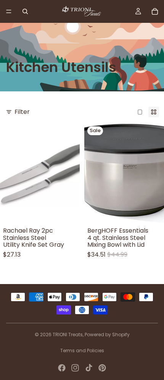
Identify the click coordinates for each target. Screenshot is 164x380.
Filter (22, 111)
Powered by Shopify (107, 334)
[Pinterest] (102, 367)
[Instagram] (75, 367)
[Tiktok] (88, 367)
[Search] (25, 11)
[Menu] (9, 11)
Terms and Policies (82, 350)
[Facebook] (61, 367)
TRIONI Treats (68, 334)
